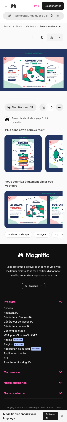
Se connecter (53, 6)
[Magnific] (33, 256)
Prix (36, 6)
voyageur (42, 234)
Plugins (13, 344)
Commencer (12, 372)
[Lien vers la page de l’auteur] (7, 120)
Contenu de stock (14, 330)
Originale (25, 49)
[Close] (62, 416)
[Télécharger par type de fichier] (59, 37)
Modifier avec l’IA (23, 107)
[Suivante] (51, 107)
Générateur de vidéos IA (18, 321)
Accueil (8, 26)
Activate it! (50, 416)
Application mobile (15, 353)
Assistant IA (11, 312)
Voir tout (39, 130)
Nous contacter (14, 393)
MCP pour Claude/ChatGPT (20, 335)
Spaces (8, 308)
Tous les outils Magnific (18, 362)
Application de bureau (22, 349)
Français (33, 286)
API (6, 358)
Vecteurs (31, 26)
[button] (33, 286)
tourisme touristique (18, 234)
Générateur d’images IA (18, 317)
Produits (9, 302)
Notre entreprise (15, 383)
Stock (19, 26)
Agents (13, 339)
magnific (16, 122)
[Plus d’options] (32, 37)
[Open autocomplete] (8, 15)
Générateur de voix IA (17, 326)
